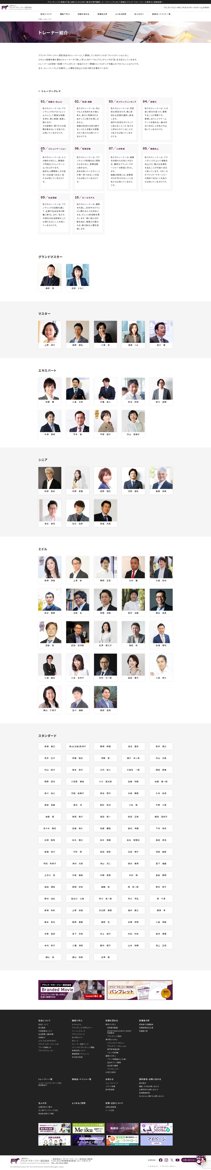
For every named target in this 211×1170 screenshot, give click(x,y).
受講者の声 (144, 1020)
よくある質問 (120, 14)
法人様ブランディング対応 (48, 1110)
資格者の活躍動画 (146, 1024)
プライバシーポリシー (169, 1166)
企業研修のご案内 (45, 1107)
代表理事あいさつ (45, 1031)
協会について (46, 14)
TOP (40, 19)
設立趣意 (41, 1028)
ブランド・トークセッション (117, 1046)
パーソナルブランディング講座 (83, 1047)
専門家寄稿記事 (113, 1049)
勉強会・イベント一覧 (161, 14)
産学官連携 (110, 1090)
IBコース (75, 1041)
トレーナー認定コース (80, 1044)
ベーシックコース (78, 1031)
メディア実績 (110, 1086)
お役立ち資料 (111, 1072)
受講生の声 (102, 14)
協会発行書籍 (112, 1066)
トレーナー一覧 (45, 1079)
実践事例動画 (112, 1028)
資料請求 (142, 1083)
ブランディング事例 (114, 1036)
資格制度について (79, 1050)
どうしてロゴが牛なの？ (47, 1041)
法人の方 (42, 1103)
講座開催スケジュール (80, 1054)
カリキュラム (76, 1024)
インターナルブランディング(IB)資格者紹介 (50, 1084)
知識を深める (84, 14)
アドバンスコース (78, 1034)
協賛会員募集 (111, 1107)
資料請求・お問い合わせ (150, 1079)
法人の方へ (139, 14)
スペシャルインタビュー (116, 1043)
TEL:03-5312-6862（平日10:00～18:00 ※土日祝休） (187, 7)
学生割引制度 (77, 1057)
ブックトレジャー (113, 1069)
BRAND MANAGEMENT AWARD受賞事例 (119, 1032)
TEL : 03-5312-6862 (59, 1163)
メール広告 (110, 1110)
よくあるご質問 (79, 1103)
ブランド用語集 (113, 1053)
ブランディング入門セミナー (82, 1028)
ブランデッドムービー (46, 1050)
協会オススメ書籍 (114, 1062)
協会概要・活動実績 (45, 1034)
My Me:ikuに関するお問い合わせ (151, 1096)
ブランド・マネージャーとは (48, 1044)
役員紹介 (41, 1037)
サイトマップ (154, 1166)
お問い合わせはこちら (191, 1160)
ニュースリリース (112, 1083)
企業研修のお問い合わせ (148, 1090)
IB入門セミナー (78, 1037)
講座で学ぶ (65, 14)
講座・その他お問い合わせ (149, 1086)
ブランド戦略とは (44, 1047)
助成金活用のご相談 (46, 1114)
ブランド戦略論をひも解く (117, 1059)
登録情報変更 (144, 1093)
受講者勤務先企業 (146, 1028)
